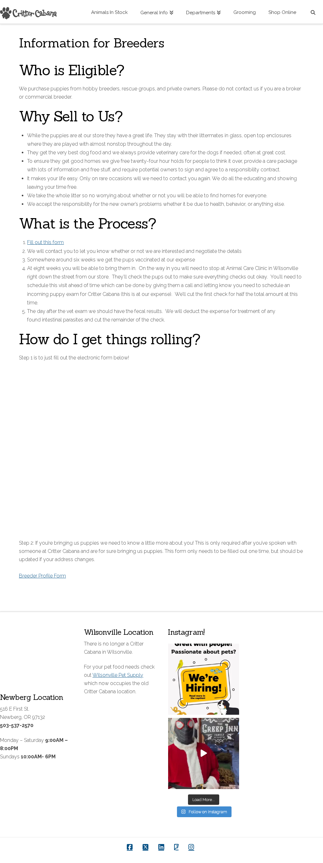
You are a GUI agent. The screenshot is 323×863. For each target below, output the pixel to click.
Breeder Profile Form (42, 576)
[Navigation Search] (312, 12)
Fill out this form (45, 242)
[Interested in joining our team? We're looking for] (203, 679)
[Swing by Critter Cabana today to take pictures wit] (203, 753)
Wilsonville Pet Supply (117, 675)
